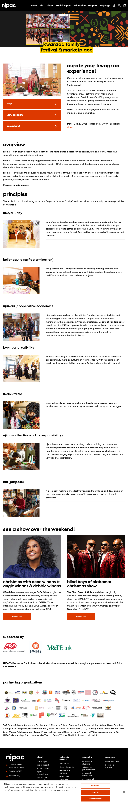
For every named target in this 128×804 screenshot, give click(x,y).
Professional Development (88, 780)
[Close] (124, 792)
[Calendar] (124, 5)
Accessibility (14, 775)
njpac (70, 127)
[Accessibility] (114, 6)
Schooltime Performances (88, 768)
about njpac (42, 761)
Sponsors (110, 757)
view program (15, 115)
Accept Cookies (95, 799)
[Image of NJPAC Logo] (10, 5)
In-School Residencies (87, 774)
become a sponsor (109, 766)
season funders (112, 761)
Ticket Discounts (67, 767)
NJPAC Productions (42, 772)
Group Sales (65, 776)
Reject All (95, 792)
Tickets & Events (64, 758)
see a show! (13, 126)
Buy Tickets (18, 616)
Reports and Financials (42, 778)
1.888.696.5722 (15, 771)
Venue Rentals (43, 768)
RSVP (9, 103)
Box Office (64, 764)
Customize (95, 786)
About (40, 757)
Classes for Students (87, 762)
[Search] (119, 6)
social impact (43, 765)
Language (105, 5)
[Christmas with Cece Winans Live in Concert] (32, 557)
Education (87, 757)
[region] (64, 792)
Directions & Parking (65, 771)
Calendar (64, 780)
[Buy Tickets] (96, 557)
